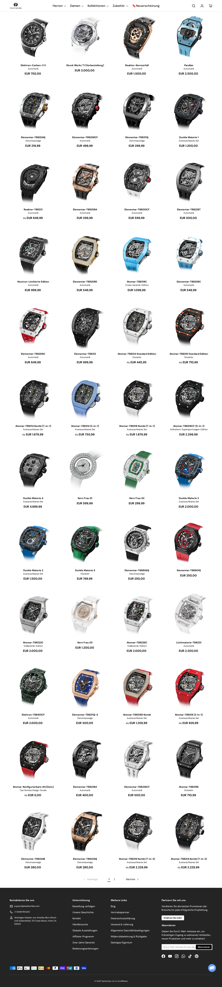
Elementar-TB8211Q (136, 137)
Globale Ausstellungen (84, 930)
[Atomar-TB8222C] (33, 614)
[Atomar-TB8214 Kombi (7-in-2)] (188, 830)
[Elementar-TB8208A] (85, 181)
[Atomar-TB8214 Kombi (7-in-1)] (33, 397)
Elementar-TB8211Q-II (85, 714)
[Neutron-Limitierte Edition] (33, 253)
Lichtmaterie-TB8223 (188, 642)
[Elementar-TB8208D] (85, 253)
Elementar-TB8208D (85, 281)
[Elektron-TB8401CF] (33, 686)
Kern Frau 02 (136, 498)
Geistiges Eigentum (121, 942)
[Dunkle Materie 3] (188, 469)
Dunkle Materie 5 (85, 570)
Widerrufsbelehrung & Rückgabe (129, 936)
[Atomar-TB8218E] (188, 758)
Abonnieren (204, 947)
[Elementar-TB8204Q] (33, 109)
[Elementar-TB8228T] (188, 181)
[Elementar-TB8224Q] (85, 830)
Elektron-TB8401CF (33, 714)
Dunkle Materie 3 (189, 498)
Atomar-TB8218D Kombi (137, 714)
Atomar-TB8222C (33, 642)
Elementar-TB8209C (33, 353)
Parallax (188, 65)
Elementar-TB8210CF (137, 209)
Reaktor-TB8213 (33, 209)
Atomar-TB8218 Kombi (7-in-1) (137, 426)
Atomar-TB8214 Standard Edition (137, 353)
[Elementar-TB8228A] (85, 758)
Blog (113, 906)
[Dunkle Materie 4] (33, 469)
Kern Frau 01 (85, 498)
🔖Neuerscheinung (145, 6)
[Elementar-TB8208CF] (85, 109)
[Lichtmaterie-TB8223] (188, 614)
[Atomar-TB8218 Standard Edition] (188, 325)
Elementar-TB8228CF (137, 786)
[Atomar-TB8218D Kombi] (137, 686)
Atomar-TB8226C (137, 642)
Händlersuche (80, 924)
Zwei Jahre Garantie (83, 942)
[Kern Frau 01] (85, 469)
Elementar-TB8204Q (33, 137)
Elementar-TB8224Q (85, 858)
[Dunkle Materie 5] (85, 542)
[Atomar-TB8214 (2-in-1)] (85, 397)
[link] (90, 879)
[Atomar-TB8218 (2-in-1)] (188, 686)
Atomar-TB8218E (189, 786)
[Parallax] (188, 37)
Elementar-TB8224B (33, 858)
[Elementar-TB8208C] (188, 253)
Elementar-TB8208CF (85, 137)
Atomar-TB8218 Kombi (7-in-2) (137, 858)
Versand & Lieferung (122, 924)
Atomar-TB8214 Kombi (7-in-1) (33, 426)
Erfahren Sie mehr (173, 917)
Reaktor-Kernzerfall (137, 65)
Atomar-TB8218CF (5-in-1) (188, 426)
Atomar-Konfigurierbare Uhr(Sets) (33, 786)
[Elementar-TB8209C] (33, 325)
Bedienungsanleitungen (85, 948)
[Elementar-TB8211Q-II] (85, 686)
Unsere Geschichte (83, 912)
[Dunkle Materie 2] (33, 542)
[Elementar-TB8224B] (33, 830)
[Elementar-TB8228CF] (137, 758)
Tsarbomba (106, 981)
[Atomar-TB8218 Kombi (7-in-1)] (137, 397)
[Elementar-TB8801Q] (188, 542)
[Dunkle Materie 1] (188, 109)
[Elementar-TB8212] (85, 325)
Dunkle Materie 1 (189, 137)
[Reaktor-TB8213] (33, 181)
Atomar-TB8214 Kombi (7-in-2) (189, 858)
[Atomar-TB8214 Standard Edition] (137, 325)
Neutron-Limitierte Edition (33, 281)
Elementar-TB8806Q (137, 570)
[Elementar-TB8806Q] (137, 542)
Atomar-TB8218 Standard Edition (189, 353)
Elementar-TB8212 (85, 353)
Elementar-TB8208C (189, 281)
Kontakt (76, 918)
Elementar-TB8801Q (189, 570)
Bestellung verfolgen (83, 906)
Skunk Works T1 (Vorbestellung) (85, 65)
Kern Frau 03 (85, 642)
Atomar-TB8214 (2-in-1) (85, 426)
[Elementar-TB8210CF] (137, 181)
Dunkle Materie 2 (33, 570)
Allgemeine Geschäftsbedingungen (130, 930)
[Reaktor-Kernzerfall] (137, 37)
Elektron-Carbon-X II (33, 65)
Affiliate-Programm (83, 936)
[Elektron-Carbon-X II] (33, 37)
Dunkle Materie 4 (33, 498)
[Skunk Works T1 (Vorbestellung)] (85, 37)
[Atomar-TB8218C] (137, 253)
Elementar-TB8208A (85, 209)
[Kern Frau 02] (137, 469)
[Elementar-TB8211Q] (137, 109)
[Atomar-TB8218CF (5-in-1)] (188, 397)
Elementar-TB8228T (189, 209)
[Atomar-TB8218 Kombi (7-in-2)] (137, 830)
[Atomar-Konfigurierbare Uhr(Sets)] (33, 758)
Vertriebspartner (120, 912)
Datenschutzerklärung (123, 918)
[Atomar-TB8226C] (137, 614)
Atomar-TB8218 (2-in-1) (189, 714)
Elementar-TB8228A (85, 786)
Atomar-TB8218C (137, 281)
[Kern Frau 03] (85, 614)
